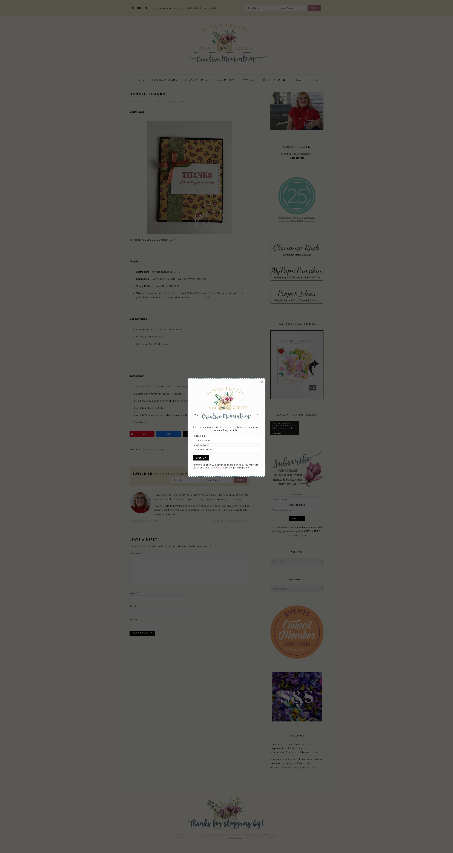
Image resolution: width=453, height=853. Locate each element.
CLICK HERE (218, 467)
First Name (199, 435)
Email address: (201, 444)
